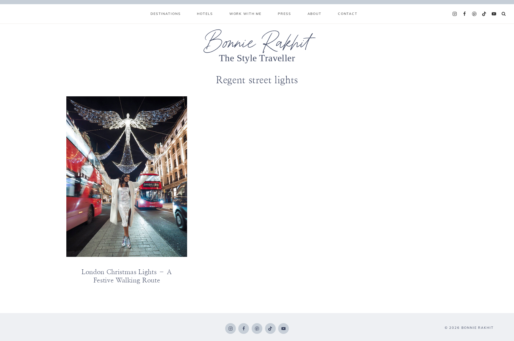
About (315, 14)
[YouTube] (494, 14)
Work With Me (245, 14)
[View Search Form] (503, 14)
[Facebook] (464, 14)
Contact (348, 14)
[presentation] (126, 176)
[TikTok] (484, 14)
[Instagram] (454, 14)
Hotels (205, 14)
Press (284, 14)
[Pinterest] (474, 14)
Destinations (166, 14)
